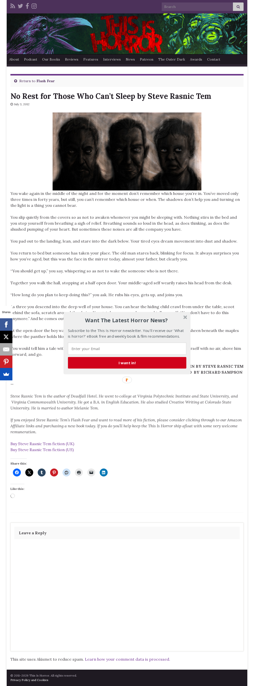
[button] (126, 320)
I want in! (127, 362)
